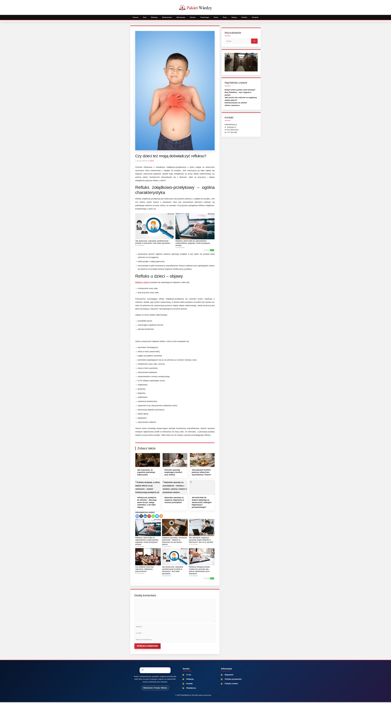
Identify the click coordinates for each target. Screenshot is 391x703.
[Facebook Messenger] (157, 516)
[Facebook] (137, 516)
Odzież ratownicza (232, 105)
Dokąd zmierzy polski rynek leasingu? (240, 90)
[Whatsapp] (153, 516)
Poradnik (255, 17)
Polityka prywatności (233, 679)
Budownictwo (167, 17)
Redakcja (190, 679)
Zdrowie (193, 17)
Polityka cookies (231, 684)
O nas (188, 675)
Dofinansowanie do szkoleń (236, 103)
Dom (144, 17)
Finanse (135, 17)
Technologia (204, 17)
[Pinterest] (149, 516)
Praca (225, 17)
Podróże (244, 17)
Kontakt (189, 684)
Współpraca (191, 688)
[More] (161, 516)
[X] (141, 516)
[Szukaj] (254, 41)
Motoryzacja (181, 17)
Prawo (216, 17)
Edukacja (154, 17)
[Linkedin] (145, 516)
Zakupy (234, 17)
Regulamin (229, 675)
